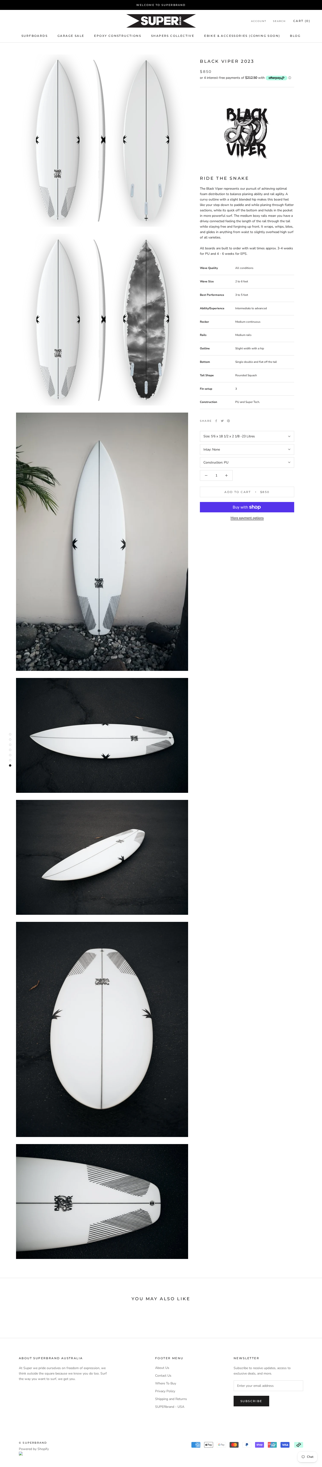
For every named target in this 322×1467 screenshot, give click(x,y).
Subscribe (251, 1401)
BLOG (295, 36)
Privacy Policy (165, 1391)
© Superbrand (33, 1442)
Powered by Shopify (34, 1449)
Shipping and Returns (171, 1399)
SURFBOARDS (34, 36)
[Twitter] (222, 420)
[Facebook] (216, 420)
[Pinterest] (228, 420)
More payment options (247, 518)
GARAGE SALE (71, 36)
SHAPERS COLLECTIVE (172, 36)
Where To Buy (165, 1383)
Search (279, 21)
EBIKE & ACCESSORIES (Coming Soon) (242, 36)
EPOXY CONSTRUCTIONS (117, 36)
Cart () (301, 21)
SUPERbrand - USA (169, 1406)
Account (258, 21)
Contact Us (163, 1375)
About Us (162, 1368)
